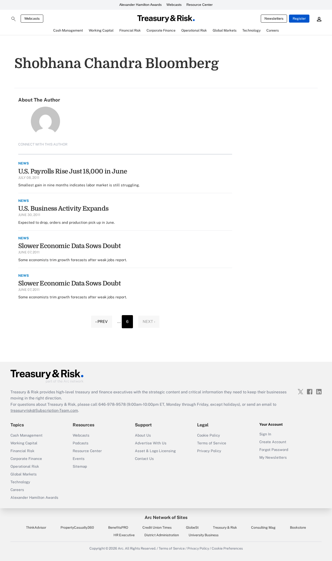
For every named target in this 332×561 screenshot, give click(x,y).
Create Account (272, 442)
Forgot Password (273, 450)
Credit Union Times (157, 527)
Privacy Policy (209, 451)
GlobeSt (192, 527)
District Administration (161, 535)
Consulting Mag (263, 527)
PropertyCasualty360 (77, 527)
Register (299, 18)
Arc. (121, 548)
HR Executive (124, 535)
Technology (20, 482)
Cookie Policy (208, 435)
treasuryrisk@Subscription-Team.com (44, 410)
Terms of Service (211, 443)
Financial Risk (22, 451)
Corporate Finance (26, 459)
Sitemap (80, 466)
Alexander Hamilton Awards (140, 5)
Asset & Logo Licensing (155, 451)
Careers (17, 490)
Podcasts (80, 443)
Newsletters (273, 18)
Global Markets (23, 474)
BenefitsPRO (118, 527)
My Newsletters (273, 457)
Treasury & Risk (225, 527)
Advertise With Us (150, 443)
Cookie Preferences (227, 548)
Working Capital (23, 443)
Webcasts (174, 5)
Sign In (265, 434)
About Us (143, 435)
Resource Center (199, 5)
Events (79, 459)
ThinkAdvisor (36, 527)
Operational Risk (24, 466)
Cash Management (26, 435)
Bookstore (298, 527)
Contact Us (144, 459)
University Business (203, 535)
